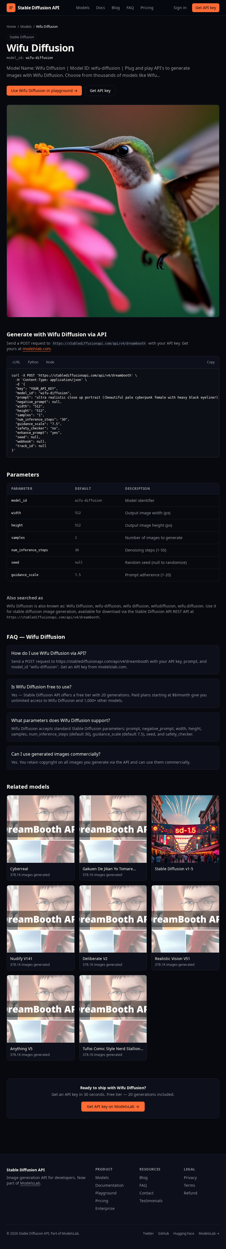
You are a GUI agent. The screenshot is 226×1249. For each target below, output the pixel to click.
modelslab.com (37, 348)
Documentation (109, 1185)
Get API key (205, 7)
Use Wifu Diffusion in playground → (44, 90)
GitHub (163, 1233)
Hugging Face (183, 1233)
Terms (189, 1185)
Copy (211, 362)
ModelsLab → (209, 1233)
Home (11, 26)
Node (50, 362)
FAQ (130, 7)
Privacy (190, 1177)
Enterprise (105, 1208)
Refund (190, 1193)
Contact (146, 1193)
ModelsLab (30, 1183)
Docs (100, 7)
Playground (106, 1193)
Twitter (148, 1233)
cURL (16, 362)
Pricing (147, 7)
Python (33, 362)
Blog (116, 7)
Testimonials (151, 1200)
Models (83, 7)
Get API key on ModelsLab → (113, 1106)
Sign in (180, 7)
